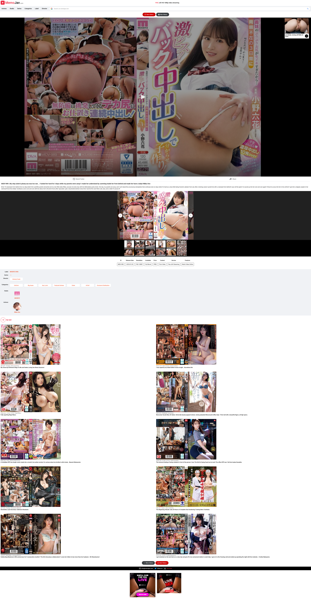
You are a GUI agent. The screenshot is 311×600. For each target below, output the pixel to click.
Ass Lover (45, 285)
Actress (4, 8)
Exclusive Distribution (103, 285)
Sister (73, 285)
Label (37, 8)
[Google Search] (308, 9)
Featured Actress (59, 285)
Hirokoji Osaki (16, 279)
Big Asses (30, 285)
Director (44, 8)
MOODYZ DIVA (14, 272)
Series (19, 8)
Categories (28, 8)
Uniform (16, 285)
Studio (12, 8)
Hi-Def (87, 285)
